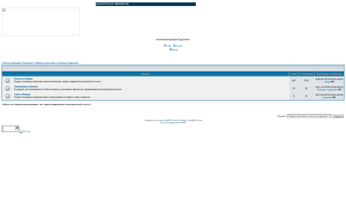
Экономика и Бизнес (26, 86)
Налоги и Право (23, 78)
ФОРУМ (11, 4)
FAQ (168, 46)
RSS (90, 4)
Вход (175, 50)
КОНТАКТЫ (76, 4)
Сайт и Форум (22, 94)
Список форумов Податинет (18, 63)
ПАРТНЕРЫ (58, 4)
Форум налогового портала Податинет (57, 63)
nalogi (327, 82)
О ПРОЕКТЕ (27, 4)
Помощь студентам (327, 89)
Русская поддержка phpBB (173, 122)
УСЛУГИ (42, 4)
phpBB (167, 120)
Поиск (178, 46)
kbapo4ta (327, 97)
